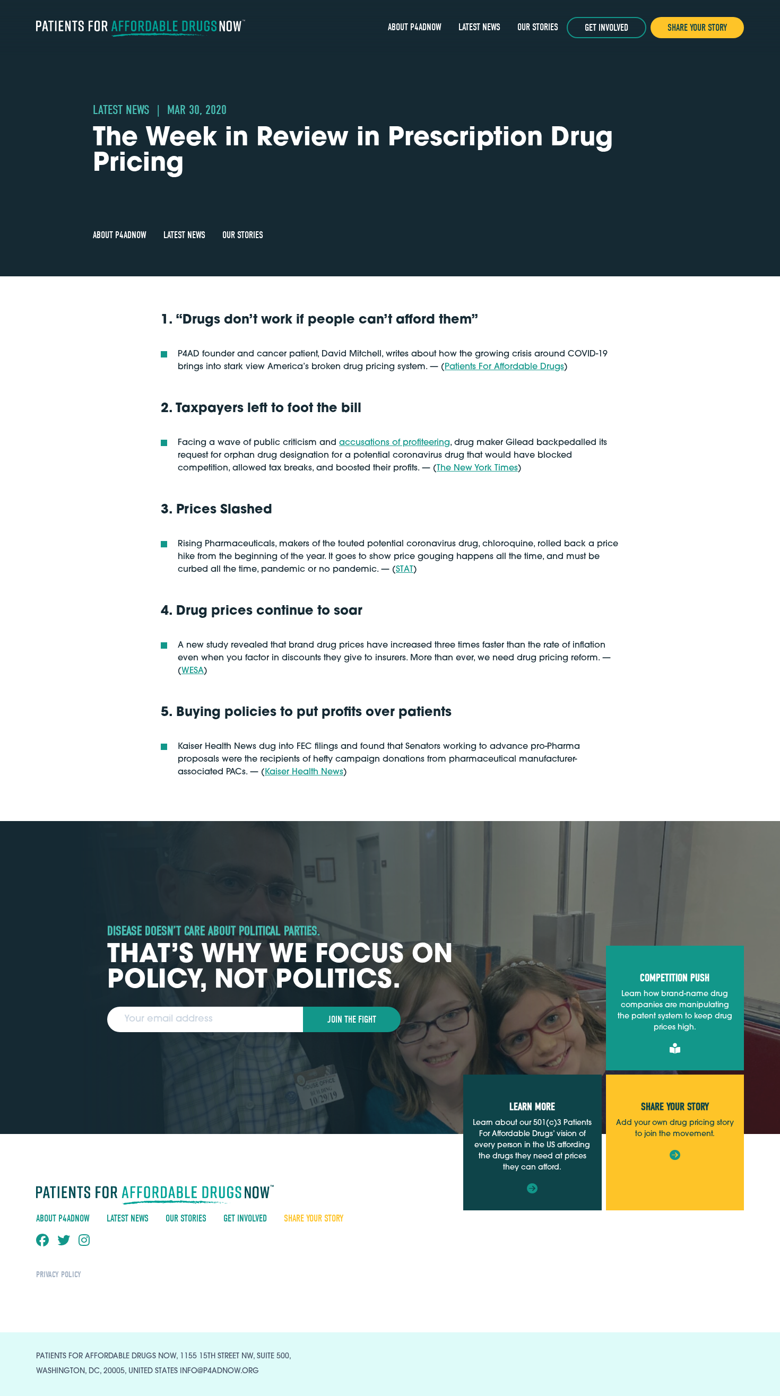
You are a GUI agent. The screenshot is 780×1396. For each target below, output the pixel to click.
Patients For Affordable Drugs (504, 367)
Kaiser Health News (304, 772)
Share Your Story (697, 27)
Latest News (479, 27)
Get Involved (606, 27)
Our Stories (537, 27)
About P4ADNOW (414, 27)
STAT (404, 569)
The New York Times (477, 468)
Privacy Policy (58, 1274)
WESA (192, 671)
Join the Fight (351, 1019)
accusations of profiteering (394, 443)
